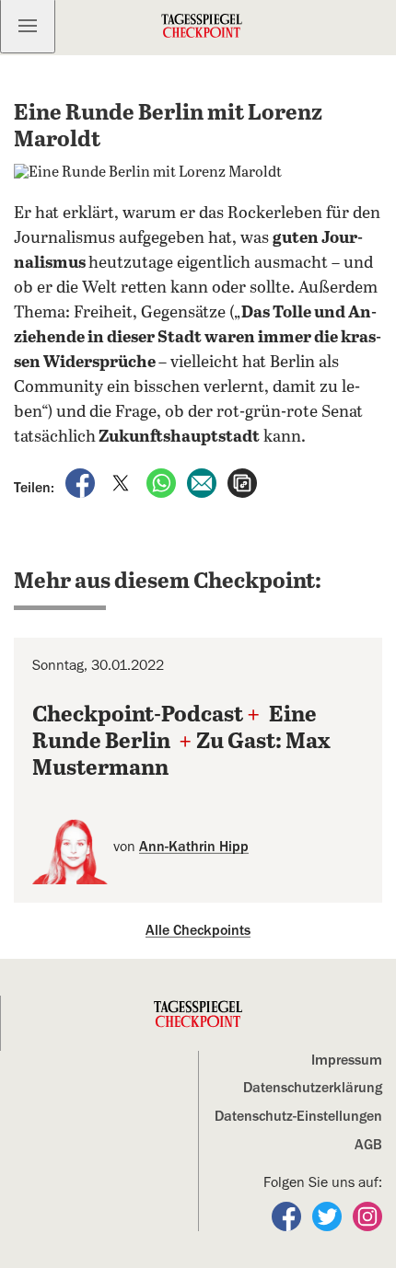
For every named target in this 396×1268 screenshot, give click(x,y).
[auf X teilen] (122, 482)
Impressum (346, 1060)
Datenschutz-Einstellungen (298, 1116)
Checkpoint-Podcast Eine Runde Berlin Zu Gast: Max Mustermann (181, 742)
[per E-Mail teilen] (203, 482)
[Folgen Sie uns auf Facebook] (288, 1215)
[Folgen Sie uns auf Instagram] (367, 1215)
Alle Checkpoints (198, 930)
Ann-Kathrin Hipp (194, 846)
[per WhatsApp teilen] (163, 482)
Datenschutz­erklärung (312, 1087)
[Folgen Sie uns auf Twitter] (328, 1215)
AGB (368, 1144)
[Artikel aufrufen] (242, 482)
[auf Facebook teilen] (82, 482)
